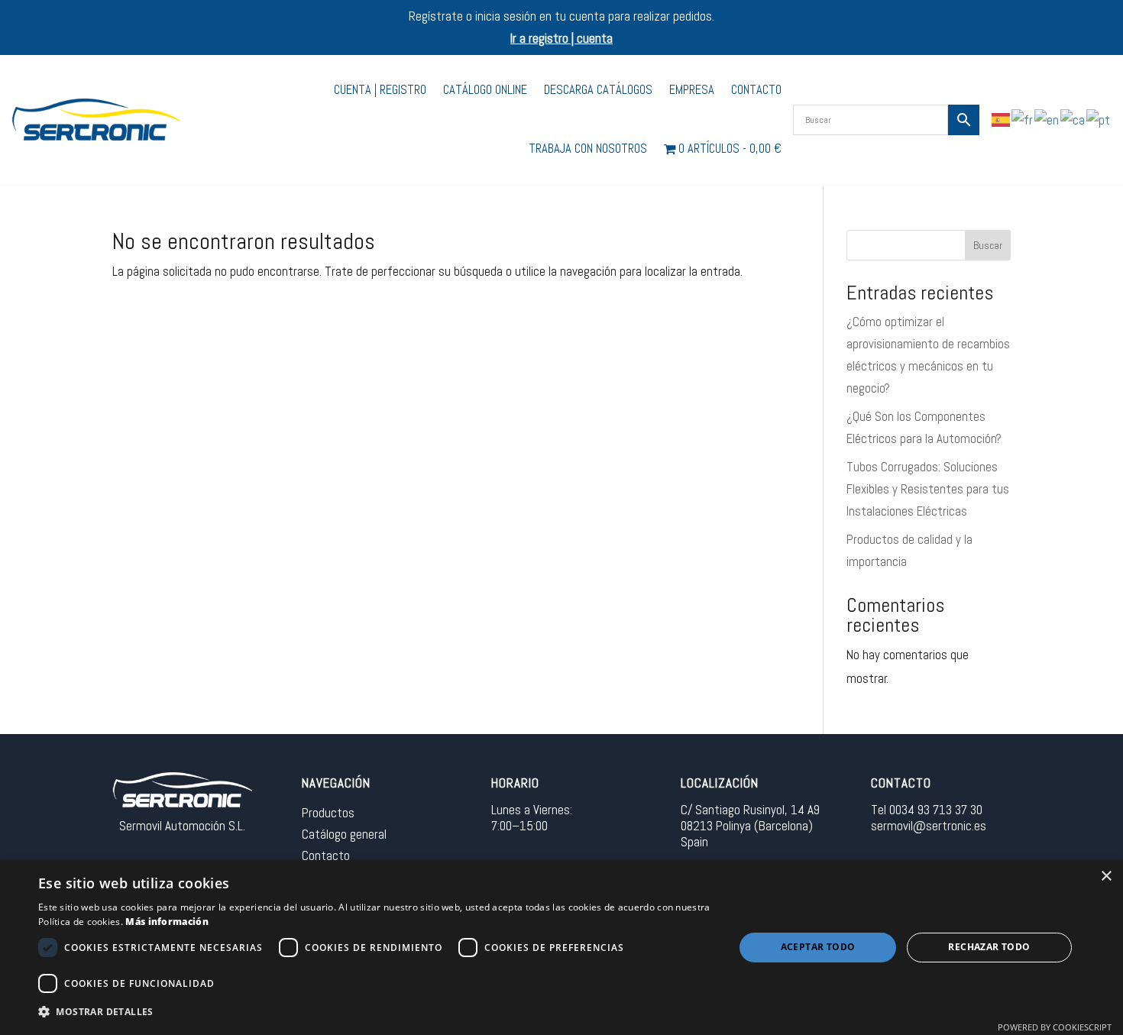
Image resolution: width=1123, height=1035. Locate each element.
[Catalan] (1073, 119)
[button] (376, 1012)
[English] (1047, 119)
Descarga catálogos (598, 90)
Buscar (987, 245)
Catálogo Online (485, 90)
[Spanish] (1001, 119)
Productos (328, 812)
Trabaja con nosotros (588, 149)
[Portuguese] (1099, 119)
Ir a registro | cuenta (561, 38)
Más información (167, 921)
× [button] (1106, 876)
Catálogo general (344, 834)
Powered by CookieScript (1055, 1027)
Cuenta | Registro (380, 90)
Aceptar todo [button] (818, 946)
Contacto (756, 90)
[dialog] (561, 947)
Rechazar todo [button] (989, 946)
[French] (1022, 119)
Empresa (691, 90)
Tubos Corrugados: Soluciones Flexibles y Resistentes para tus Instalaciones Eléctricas (927, 488)
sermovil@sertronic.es (928, 825)
